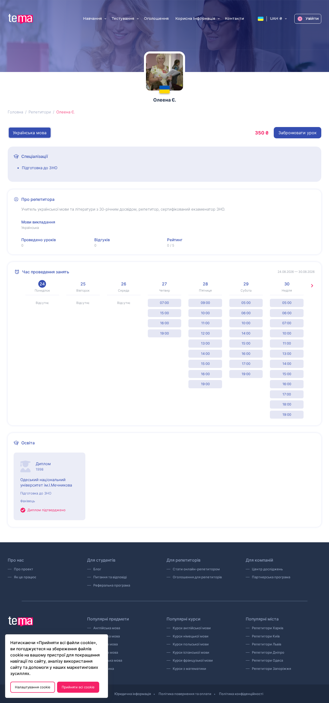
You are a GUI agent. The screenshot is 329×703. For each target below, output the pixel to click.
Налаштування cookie (32, 687)
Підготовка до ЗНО (39, 167)
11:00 (205, 323)
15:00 (164, 313)
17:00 (246, 364)
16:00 (164, 323)
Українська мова (30, 132)
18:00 (286, 404)
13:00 (205, 343)
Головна (15, 112)
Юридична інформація (132, 694)
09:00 (205, 303)
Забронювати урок (297, 132)
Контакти (234, 19)
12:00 (205, 333)
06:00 (246, 313)
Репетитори (40, 112)
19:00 (164, 333)
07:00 (164, 303)
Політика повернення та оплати (185, 694)
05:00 (246, 303)
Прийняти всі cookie (78, 687)
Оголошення (156, 19)
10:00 (205, 313)
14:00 (205, 354)
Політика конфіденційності (241, 694)
